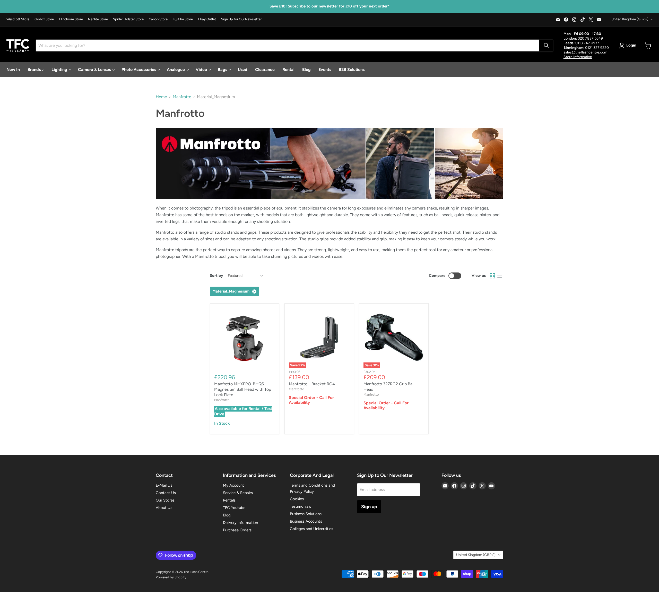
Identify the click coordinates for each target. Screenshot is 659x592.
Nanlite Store (98, 19)
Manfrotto (182, 97)
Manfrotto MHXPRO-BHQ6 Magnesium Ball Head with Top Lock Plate (242, 389)
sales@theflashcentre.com (585, 52)
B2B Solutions (352, 69)
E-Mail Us (164, 485)
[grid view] (492, 275)
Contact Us (166, 492)
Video (202, 69)
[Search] (546, 45)
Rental (288, 69)
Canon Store (158, 19)
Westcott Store (17, 19)
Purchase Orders (237, 530)
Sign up (369, 506)
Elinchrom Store (71, 19)
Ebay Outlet (207, 19)
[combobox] (287, 45)
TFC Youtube (234, 507)
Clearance (265, 69)
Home (161, 97)
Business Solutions (306, 514)
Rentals (229, 500)
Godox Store (44, 19)
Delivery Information (240, 522)
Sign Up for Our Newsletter (241, 19)
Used (242, 69)
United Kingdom (629, 19)
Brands (35, 69)
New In (13, 69)
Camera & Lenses (95, 69)
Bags (223, 69)
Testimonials (300, 506)
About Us (164, 507)
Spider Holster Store (128, 19)
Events (324, 69)
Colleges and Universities (311, 528)
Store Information (577, 57)
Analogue (176, 69)
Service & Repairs (238, 492)
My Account (233, 485)
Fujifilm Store (183, 19)
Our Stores (165, 500)
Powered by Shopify (171, 577)
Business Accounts (306, 521)
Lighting (59, 69)
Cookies (297, 499)
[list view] (499, 275)
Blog (306, 69)
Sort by (216, 276)
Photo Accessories (139, 69)
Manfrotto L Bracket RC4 (312, 383)
